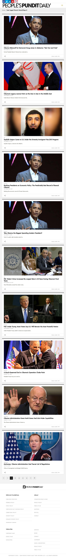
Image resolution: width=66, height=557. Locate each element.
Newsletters (9, 540)
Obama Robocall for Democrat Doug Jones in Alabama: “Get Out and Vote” (30, 48)
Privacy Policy (38, 502)
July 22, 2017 (7, 465)
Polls (5, 324)
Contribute (37, 539)
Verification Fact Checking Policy (15, 509)
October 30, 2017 (8, 189)
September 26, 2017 (8, 282)
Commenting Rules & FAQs (40, 499)
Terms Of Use (37, 505)
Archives (36, 529)
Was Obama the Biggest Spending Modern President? (23, 233)
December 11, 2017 (8, 49)
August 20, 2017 (8, 374)
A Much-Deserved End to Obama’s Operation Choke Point (24, 372)
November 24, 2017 (8, 95)
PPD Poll (36, 512)
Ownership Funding (11, 522)
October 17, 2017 (8, 234)
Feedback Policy (10, 502)
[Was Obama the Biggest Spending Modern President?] (33, 215)
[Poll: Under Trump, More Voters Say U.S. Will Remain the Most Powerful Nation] (33, 309)
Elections (6, 46)
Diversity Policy (10, 515)
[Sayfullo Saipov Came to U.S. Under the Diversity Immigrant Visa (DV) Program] (33, 122)
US (4, 137)
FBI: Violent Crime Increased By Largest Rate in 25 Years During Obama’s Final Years (31, 280)
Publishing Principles (11, 499)
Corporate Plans (10, 533)
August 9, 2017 (7, 420)
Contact (36, 515)
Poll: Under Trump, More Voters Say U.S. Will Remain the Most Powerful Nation (31, 326)
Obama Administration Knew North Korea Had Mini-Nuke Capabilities (28, 418)
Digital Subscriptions (39, 543)
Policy (5, 92)
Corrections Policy (11, 512)
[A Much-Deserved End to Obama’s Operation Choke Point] (33, 355)
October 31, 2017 (8, 141)
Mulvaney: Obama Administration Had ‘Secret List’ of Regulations (27, 464)
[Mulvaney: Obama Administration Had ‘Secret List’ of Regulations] (33, 446)
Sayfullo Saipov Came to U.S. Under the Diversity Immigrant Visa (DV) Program (31, 139)
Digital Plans (9, 536)
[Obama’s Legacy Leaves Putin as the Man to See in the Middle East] (33, 76)
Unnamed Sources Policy (12, 519)
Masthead (36, 509)
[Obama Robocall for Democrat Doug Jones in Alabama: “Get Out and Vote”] (33, 30)
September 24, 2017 (8, 328)
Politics (6, 416)
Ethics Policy (9, 505)
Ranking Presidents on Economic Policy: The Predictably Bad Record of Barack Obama (31, 186)
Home (3, 10)
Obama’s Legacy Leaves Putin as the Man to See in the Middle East (28, 94)
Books (35, 533)
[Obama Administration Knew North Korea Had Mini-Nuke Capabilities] (33, 400)
